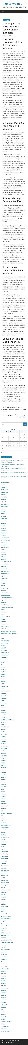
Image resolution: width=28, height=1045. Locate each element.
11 (6, 440)
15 (21, 440)
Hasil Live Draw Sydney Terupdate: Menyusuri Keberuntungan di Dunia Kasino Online (14, 409)
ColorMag (3, 1042)
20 (13, 443)
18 (6, 443)
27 (13, 446)
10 (2, 440)
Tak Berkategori (6, 20)
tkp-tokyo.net (12, 4)
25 (6, 446)
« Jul (2, 452)
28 (17, 446)
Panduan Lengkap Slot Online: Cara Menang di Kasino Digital (13, 416)
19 (10, 443)
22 (21, 443)
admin (14, 35)
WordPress (10, 1042)
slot (24, 318)
